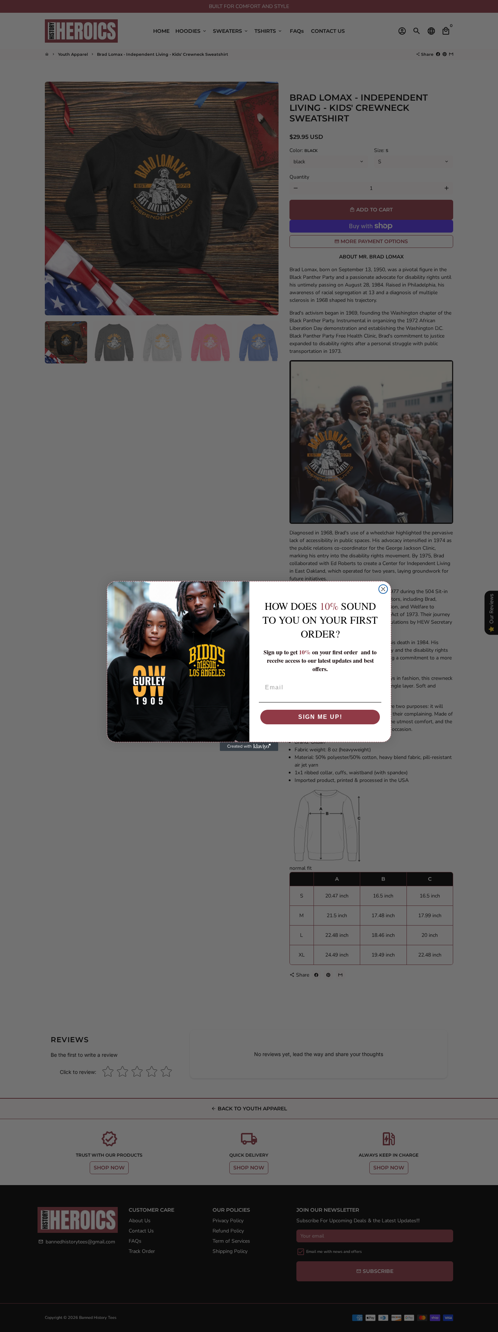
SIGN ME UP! (320, 717)
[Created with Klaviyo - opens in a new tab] (249, 746)
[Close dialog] (383, 589)
